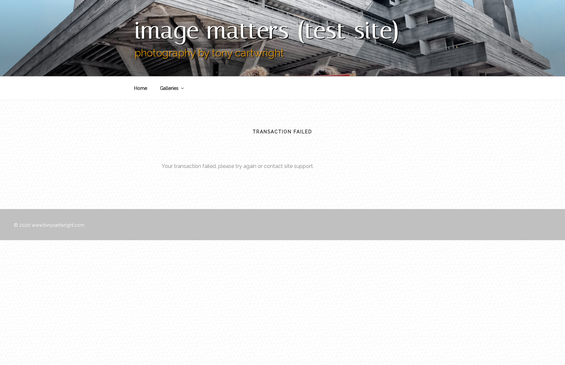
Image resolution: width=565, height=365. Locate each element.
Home (140, 88)
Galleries (169, 88)
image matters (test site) (267, 30)
